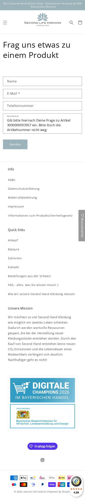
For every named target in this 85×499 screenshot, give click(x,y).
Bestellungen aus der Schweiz (29, 276)
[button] (5, 22)
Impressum (16, 206)
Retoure (13, 249)
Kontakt (13, 267)
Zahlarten (15, 258)
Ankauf (13, 240)
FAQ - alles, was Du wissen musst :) (33, 285)
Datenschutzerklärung (24, 189)
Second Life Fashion (35, 491)
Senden (15, 144)
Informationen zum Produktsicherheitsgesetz (40, 215)
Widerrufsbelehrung (22, 197)
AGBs (11, 180)
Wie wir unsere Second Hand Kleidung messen (41, 294)
